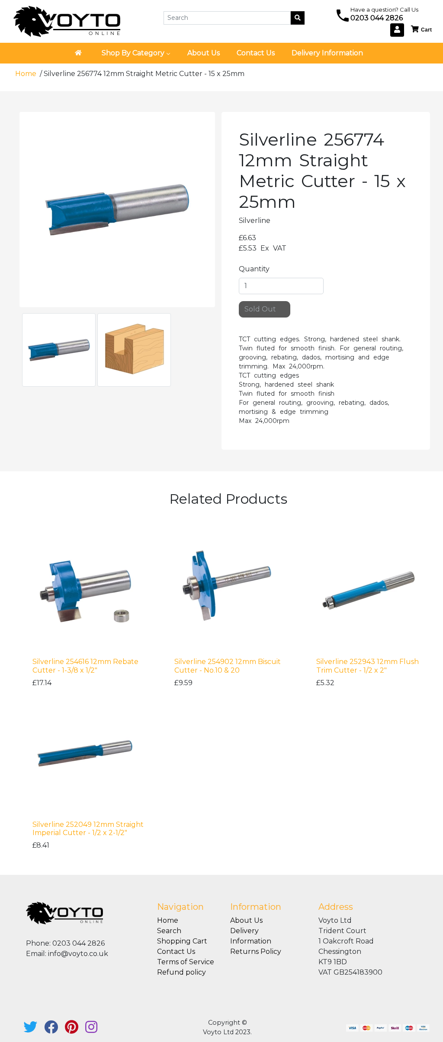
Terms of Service (185, 962)
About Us (246, 920)
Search (169, 931)
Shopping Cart (182, 941)
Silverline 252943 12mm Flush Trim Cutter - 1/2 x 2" (367, 666)
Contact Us (176, 951)
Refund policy (181, 972)
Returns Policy (255, 951)
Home (26, 74)
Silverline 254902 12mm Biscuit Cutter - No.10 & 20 (227, 666)
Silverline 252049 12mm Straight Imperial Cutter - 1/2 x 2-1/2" (88, 828)
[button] (422, 29)
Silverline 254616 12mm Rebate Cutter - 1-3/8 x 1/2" (85, 666)
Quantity (254, 269)
